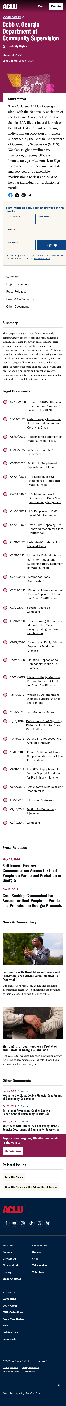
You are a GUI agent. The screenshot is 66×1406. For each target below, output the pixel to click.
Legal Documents (17, 284)
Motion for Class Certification (39, 579)
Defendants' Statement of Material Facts (44, 544)
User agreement (10, 1367)
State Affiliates (12, 1278)
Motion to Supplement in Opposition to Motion (44, 465)
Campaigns (9, 1298)
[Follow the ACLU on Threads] (39, 1223)
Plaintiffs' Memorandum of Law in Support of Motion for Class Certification (45, 594)
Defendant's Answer (41, 800)
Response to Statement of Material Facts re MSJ (45, 438)
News (6, 1325)
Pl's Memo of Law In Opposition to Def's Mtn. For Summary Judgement (45, 498)
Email (10, 229)
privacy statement (41, 258)
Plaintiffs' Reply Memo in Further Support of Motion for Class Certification (44, 681)
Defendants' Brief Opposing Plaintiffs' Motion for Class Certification (44, 725)
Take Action (39, 1265)
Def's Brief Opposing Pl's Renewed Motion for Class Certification (46, 529)
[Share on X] (17, 196)
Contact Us (9, 1258)
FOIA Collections (13, 1312)
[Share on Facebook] (10, 196)
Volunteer (38, 1272)
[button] (23, 195)
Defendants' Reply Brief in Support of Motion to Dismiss (45, 646)
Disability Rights (17, 46)
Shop (35, 1258)
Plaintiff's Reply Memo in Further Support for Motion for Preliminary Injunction (44, 773)
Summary (12, 276)
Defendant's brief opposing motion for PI (45, 789)
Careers (7, 1252)
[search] (59, 1385)
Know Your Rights (13, 1318)
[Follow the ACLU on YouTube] (14, 1223)
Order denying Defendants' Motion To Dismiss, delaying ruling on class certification (44, 627)
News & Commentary (20, 299)
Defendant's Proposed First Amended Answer (44, 740)
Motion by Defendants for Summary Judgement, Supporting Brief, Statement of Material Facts (45, 561)
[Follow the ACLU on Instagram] (22, 1223)
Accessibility (29, 1371)
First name (13, 216)
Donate (56, 6)
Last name (44, 216)
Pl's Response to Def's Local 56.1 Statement (43, 513)
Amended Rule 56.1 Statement (40, 452)
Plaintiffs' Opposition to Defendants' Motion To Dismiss (42, 664)
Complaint (33, 822)
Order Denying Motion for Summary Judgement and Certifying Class (44, 423)
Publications (10, 1332)
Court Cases (12, 16)
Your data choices (11, 1371)
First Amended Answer (41, 712)
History (7, 1272)
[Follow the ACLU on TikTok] (31, 1223)
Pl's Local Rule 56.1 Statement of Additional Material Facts (44, 480)
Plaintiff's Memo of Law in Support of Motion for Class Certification (45, 756)
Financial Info (11, 1265)
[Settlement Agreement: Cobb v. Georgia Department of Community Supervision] (33, 1110)
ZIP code (12, 242)
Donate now (13, 1151)
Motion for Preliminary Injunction (41, 811)
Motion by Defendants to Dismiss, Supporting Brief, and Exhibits (44, 698)
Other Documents (17, 306)
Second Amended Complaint (38, 609)
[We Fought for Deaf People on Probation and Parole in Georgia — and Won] (33, 1037)
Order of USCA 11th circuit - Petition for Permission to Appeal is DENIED (45, 406)
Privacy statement (30, 1367)
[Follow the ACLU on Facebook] (6, 1223)
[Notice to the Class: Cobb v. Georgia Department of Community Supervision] (33, 1095)
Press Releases (16, 291)
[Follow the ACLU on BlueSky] (47, 1223)
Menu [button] (41, 6)
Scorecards (9, 1338)
